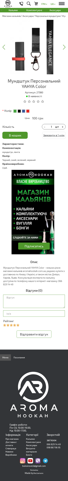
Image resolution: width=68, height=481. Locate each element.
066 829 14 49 (54, 444)
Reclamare (38, 473)
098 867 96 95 (53, 447)
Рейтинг (8, 321)
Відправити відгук (34, 334)
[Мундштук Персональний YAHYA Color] (34, 47)
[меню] (62, 4)
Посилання (19, 357)
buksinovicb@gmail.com (34, 465)
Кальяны (34, 470)
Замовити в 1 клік (54, 135)
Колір (8, 110)
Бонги (29, 454)
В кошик (15, 135)
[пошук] (29, 4)
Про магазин (12, 439)
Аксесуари (55, 10)
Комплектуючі (34, 10)
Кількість (8, 126)
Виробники (11, 454)
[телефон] (21, 4)
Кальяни (13, 10)
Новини (9, 451)
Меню (5, 357)
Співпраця (11, 448)
